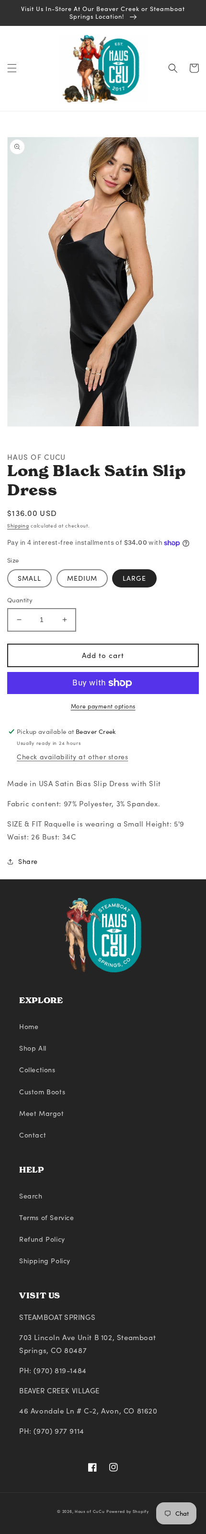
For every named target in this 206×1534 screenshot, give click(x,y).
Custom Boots (42, 1091)
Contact (32, 1134)
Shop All (32, 1048)
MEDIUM (82, 578)
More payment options (103, 706)
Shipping (18, 525)
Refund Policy (42, 1239)
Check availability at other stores (72, 756)
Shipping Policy (44, 1260)
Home (28, 1026)
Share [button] (28, 861)
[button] (12, 68)
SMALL (29, 578)
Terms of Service (46, 1217)
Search (31, 1195)
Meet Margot (41, 1113)
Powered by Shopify (127, 1511)
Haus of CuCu (89, 1511)
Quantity (20, 600)
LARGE (134, 578)
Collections (37, 1069)
